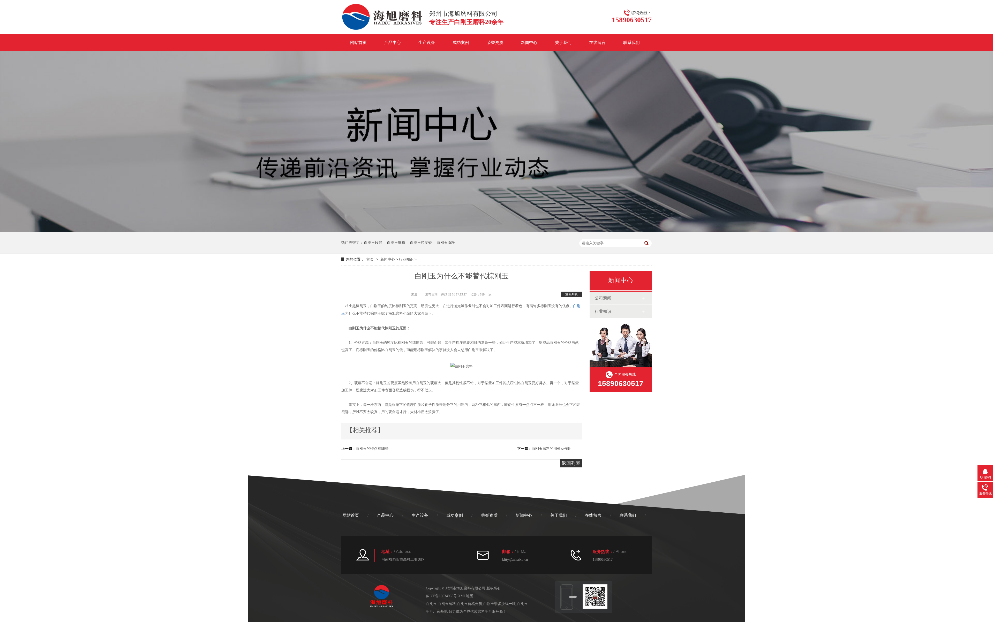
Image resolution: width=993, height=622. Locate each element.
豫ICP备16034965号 (441, 596)
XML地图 (465, 596)
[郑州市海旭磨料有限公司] (382, 28)
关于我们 (563, 42)
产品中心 (392, 42)
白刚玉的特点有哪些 (372, 449)
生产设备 (426, 42)
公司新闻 (603, 298)
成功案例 (461, 42)
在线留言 (597, 42)
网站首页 (358, 42)
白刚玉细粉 (396, 243)
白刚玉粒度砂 (421, 243)
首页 (370, 259)
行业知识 (406, 259)
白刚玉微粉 (446, 243)
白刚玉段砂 (373, 243)
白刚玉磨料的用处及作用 (551, 449)
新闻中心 (529, 42)
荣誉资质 (495, 42)
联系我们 (631, 42)
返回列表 (571, 294)
